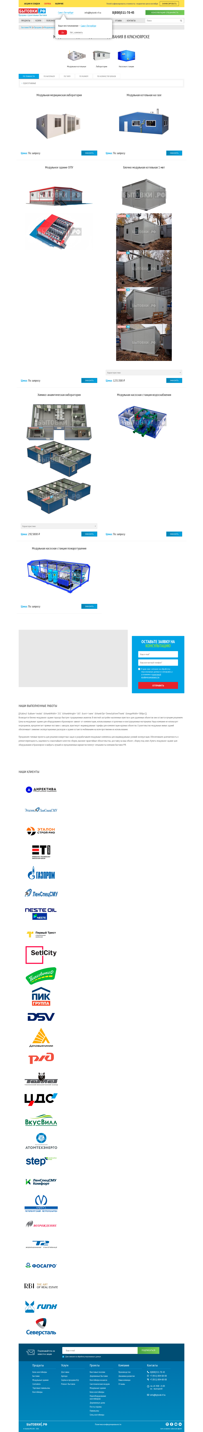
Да (62, 32)
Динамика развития (126, 1376)
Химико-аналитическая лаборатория (59, 395)
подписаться (148, 1350)
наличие (59, 3)
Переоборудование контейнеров (98, 1397)
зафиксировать (169, 3)
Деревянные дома (97, 1402)
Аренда (64, 1376)
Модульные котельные (76, 66)
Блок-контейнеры (39, 1372)
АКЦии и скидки (32, 3)
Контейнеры (37, 1392)
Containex (36, 1384)
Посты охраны (96, 1406)
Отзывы (121, 1384)
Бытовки (35, 1376)
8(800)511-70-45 (157, 1372)
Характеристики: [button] (114, 372)
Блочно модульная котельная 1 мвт (144, 167)
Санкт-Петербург (65, 12)
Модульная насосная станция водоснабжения (144, 395)
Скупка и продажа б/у (70, 1380)
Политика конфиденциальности (108, 1424)
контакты (131, 20)
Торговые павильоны (41, 1388)
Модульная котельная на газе (144, 95)
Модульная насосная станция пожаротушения (59, 548)
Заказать (89, 153)
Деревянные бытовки (99, 1376)
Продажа (38, 27)
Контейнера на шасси (98, 1380)
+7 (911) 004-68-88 (158, 1375)
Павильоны (94, 1410)
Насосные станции (126, 66)
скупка (47, 3)
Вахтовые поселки (97, 1372)
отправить (158, 685)
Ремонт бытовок (68, 1384)
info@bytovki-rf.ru (157, 1394)
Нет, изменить (76, 32)
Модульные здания (52, 27)
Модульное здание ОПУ (59, 167)
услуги (38, 20)
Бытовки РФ (26, 27)
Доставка (65, 1372)
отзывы (118, 20)
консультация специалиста (164, 12)
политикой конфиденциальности (151, 676)
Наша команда (124, 1380)
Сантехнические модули (100, 1384)
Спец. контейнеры (97, 1414)
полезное (50, 20)
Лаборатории (101, 66)
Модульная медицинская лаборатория (59, 95)
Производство (124, 1372)
